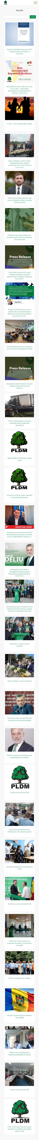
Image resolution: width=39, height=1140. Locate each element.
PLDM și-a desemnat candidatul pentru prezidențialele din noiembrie (19, 756)
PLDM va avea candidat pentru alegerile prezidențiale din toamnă (19, 1054)
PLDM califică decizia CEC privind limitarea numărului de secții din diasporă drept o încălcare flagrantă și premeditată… (19, 275)
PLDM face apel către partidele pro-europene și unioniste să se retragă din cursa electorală (19, 237)
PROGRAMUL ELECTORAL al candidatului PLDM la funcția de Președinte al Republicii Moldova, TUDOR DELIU (19, 572)
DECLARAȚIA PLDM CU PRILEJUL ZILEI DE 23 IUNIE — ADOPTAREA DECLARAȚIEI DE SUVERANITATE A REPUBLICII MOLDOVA (19, 90)
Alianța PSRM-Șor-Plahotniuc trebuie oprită (19, 459)
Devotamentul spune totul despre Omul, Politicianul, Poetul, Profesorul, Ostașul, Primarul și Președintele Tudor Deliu (19, 609)
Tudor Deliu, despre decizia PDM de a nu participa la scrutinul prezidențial (19, 719)
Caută (33, 17)
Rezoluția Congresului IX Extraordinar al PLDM (19, 868)
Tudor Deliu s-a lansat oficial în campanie (20, 645)
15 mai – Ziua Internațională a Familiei (19, 124)
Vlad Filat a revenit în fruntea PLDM (19, 904)
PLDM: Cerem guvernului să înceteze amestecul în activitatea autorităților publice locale (19, 1129)
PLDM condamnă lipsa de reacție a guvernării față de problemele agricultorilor (19, 423)
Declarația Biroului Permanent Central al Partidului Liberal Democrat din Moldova (19, 386)
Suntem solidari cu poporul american (19, 681)
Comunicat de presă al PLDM (19, 792)
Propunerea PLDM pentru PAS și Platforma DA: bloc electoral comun (19, 831)
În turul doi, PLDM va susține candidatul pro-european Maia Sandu (19, 496)
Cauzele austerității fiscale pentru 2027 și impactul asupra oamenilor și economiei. (19, 52)
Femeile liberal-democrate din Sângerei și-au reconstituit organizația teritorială (19, 348)
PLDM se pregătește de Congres (19, 978)
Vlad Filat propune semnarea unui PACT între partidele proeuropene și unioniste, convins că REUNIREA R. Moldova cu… (19, 535)
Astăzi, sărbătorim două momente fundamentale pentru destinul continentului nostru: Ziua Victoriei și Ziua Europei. (19, 164)
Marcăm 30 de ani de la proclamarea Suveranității (19, 1016)
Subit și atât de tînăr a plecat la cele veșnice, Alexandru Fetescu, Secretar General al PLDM (19, 200)
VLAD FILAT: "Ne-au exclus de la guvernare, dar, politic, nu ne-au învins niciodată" (19, 943)
